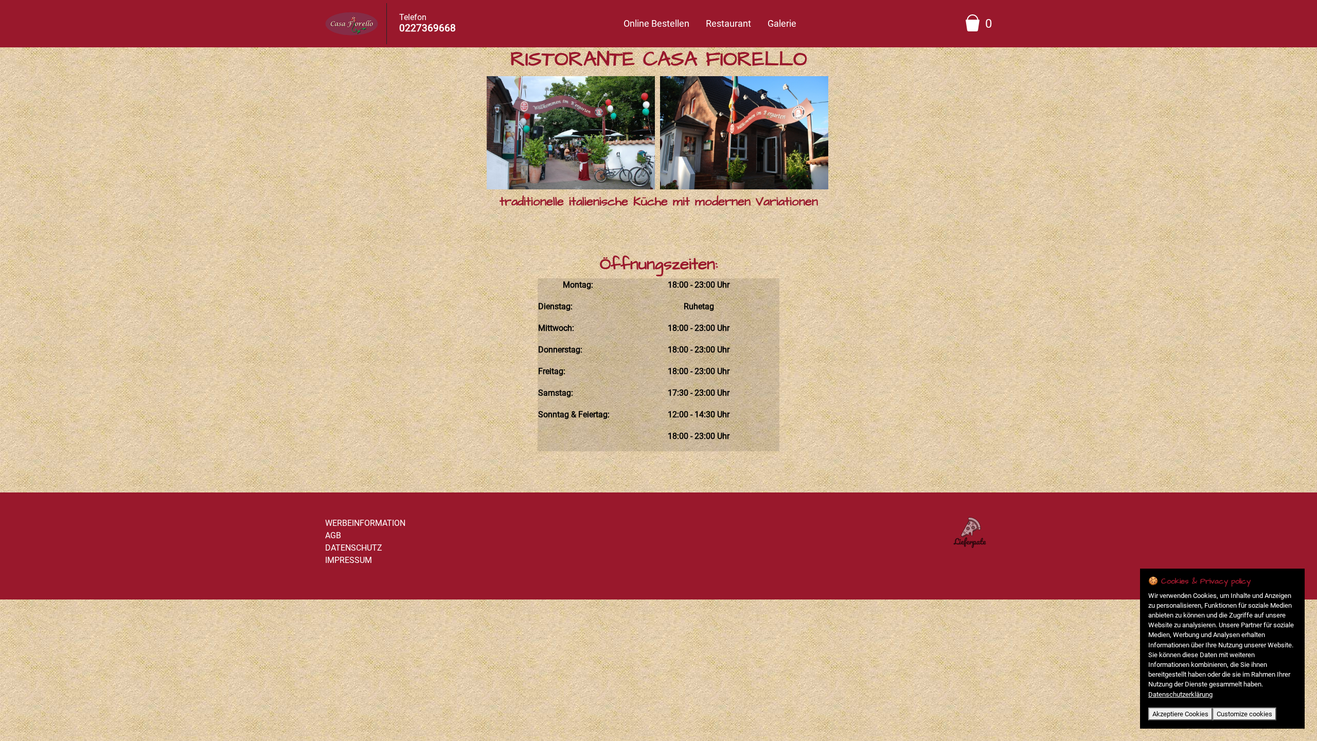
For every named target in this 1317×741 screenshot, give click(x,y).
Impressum (348, 560)
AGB (333, 535)
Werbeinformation (365, 523)
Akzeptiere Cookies (1180, 714)
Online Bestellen (656, 24)
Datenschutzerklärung (1180, 694)
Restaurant (728, 24)
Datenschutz (353, 548)
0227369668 (427, 28)
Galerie (782, 24)
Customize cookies (1244, 714)
